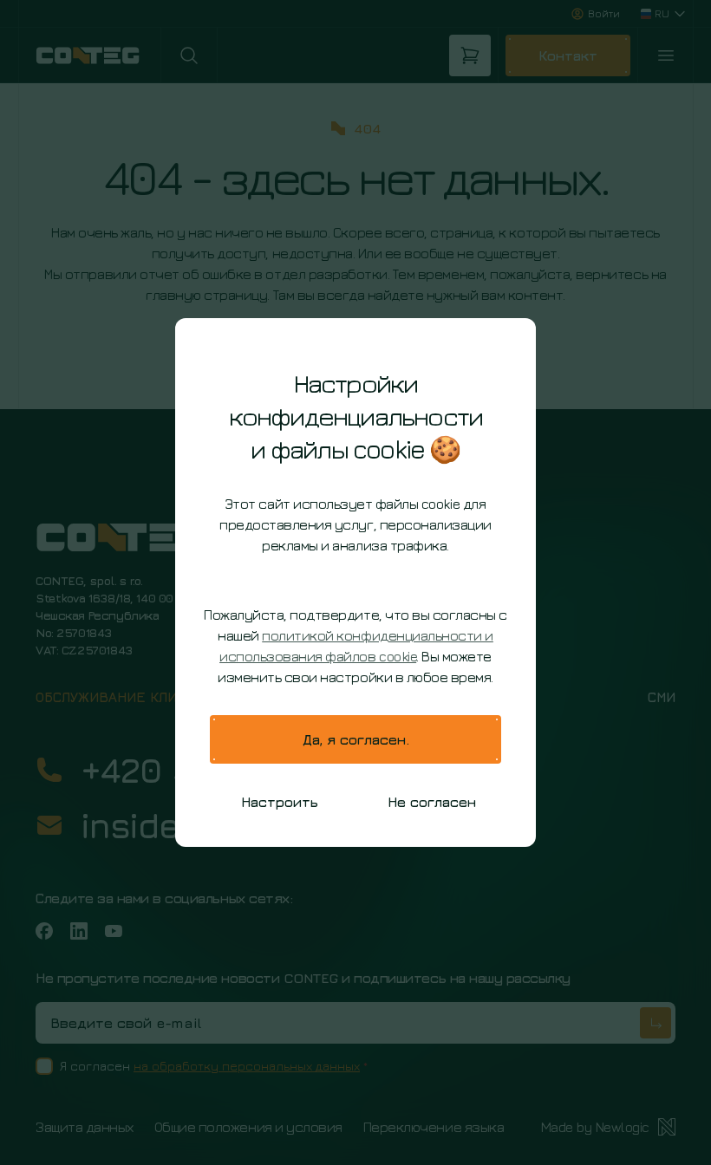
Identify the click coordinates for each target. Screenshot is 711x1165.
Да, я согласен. (356, 739)
